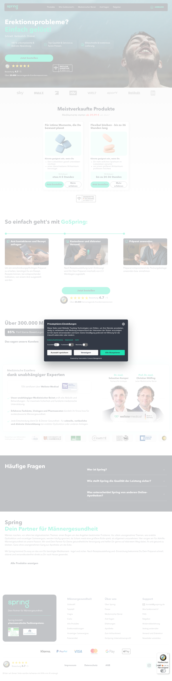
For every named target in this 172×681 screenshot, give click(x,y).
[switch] (163, 670)
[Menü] (167, 654)
